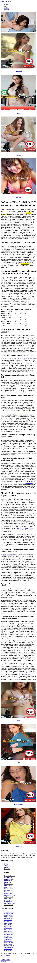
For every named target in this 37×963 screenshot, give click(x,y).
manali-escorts (8, 893)
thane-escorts (8, 941)
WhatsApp (4, 961)
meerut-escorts (8, 898)
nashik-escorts (8, 918)
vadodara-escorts (9, 945)
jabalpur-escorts (8, 879)
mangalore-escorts (9, 895)
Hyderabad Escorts (9, 876)
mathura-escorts (8, 897)
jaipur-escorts (8, 880)
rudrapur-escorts (8, 936)
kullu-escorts (7, 890)
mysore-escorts (8, 913)
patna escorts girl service (10, 554)
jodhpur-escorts (8, 884)
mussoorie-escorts (9, 912)
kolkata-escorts (8, 889)
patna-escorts (8, 923)
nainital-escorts (8, 916)
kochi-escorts (8, 887)
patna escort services (30, 358)
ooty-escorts (7, 921)
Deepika (18, 197)
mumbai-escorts (8, 905)
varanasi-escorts (8, 947)
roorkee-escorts (8, 934)
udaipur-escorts (8, 942)
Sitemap (8, 955)
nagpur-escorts (8, 915)
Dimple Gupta (18, 846)
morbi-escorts (8, 901)
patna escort (25, 229)
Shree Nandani (18, 804)
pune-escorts (7, 924)
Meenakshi (18, 71)
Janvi (18, 720)
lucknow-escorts (9, 892)
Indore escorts (8, 877)
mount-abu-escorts (9, 903)
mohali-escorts (8, 900)
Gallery (6, 8)
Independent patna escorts (24, 528)
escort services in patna (25, 415)
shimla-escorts (8, 937)
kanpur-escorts (8, 885)
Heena (18, 113)
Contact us (7, 9)
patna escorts (29, 483)
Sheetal (18, 155)
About (6, 6)
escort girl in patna (28, 674)
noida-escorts (8, 920)
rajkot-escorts (8, 928)
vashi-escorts (8, 949)
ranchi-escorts (8, 929)
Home (6, 4)
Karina (18, 762)
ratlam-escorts (8, 931)
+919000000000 (5, 960)
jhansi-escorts (8, 882)
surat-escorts (7, 939)
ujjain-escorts (8, 944)
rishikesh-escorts (9, 933)
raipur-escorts (8, 926)
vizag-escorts (8, 950)
